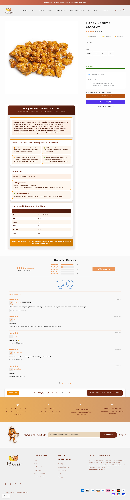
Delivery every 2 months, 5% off (103, 86)
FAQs (59, 474)
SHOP (33, 11)
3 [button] (65, 383)
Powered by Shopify (22, 492)
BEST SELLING (93, 11)
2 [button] (62, 383)
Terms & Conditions (40, 477)
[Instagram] (122, 435)
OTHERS (105, 11)
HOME (24, 11)
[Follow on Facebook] (5, 484)
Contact (60, 477)
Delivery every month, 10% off (102, 83)
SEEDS (50, 11)
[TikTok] (125, 435)
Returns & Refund (40, 473)
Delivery (60, 464)
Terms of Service (63, 467)
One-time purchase (97, 74)
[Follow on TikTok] (20, 484)
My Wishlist (38, 470)
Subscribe (108, 434)
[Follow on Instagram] (10, 484)
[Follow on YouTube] (15, 484)
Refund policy (62, 470)
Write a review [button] (104, 269)
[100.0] (60, 283)
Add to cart (106, 96)
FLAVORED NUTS (76, 11)
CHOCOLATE (60, 11)
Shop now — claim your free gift (105, 393)
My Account (38, 467)
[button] (90, 31)
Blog (35, 463)
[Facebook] (120, 435)
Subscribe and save (97, 80)
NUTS (41, 11)
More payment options (106, 106)
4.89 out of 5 (31, 268)
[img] (13, 299)
